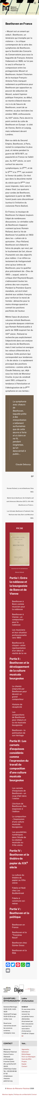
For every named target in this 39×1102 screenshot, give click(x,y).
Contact (24, 1066)
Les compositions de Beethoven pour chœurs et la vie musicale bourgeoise (19, 718)
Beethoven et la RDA (19, 951)
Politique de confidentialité (22, 1094)
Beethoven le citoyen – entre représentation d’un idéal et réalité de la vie (19, 648)
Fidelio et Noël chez (19, 890)
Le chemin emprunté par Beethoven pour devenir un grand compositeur (19, 692)
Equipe (24, 1064)
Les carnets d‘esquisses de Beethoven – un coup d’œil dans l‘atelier (19, 793)
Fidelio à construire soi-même (18, 901)
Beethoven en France (18, 23)
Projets (24, 1061)
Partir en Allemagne (28, 1057)
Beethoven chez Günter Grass (19, 944)
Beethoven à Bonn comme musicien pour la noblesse (18, 605)
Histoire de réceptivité (17, 705)
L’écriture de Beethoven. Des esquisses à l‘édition (19, 807)
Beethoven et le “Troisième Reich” (19, 935)
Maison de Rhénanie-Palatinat (18, 1088)
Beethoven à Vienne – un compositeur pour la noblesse (18, 619)
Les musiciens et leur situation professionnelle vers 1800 (19, 634)
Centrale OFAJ (26, 1059)
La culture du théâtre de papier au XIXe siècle (19, 879)
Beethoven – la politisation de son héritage (18, 733)
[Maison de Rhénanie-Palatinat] (10, 10)
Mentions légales (7, 1094)
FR (17, 528)
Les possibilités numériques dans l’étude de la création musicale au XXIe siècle (19, 838)
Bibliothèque (26, 1054)
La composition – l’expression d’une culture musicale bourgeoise (19, 821)
